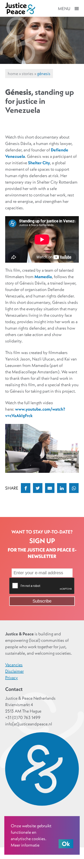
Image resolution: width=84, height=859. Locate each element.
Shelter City (39, 163)
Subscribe (42, 601)
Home (13, 73)
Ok (66, 844)
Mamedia (43, 276)
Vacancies (14, 665)
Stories (27, 73)
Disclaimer (14, 671)
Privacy (11, 677)
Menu (64, 8)
